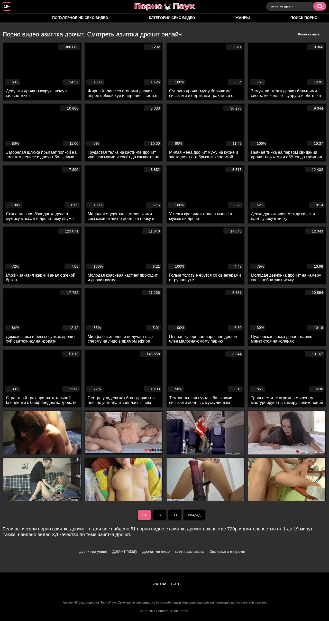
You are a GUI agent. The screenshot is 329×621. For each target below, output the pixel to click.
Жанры (242, 18)
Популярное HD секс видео (80, 18)
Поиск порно (303, 18)
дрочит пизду (124, 551)
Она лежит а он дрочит (227, 552)
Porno (184, 611)
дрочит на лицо (156, 551)
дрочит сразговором (189, 552)
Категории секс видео (172, 18)
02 (160, 515)
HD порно (12, 18)
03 (175, 515)
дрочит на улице (93, 551)
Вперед (194, 515)
